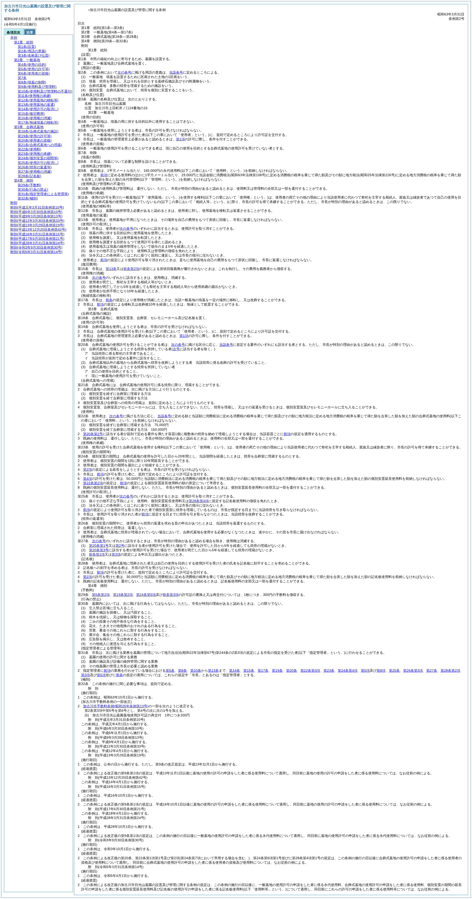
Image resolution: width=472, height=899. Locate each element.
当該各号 (176, 72)
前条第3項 (170, 595)
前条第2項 (131, 269)
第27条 (431, 670)
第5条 (170, 670)
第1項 (180, 139)
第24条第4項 (347, 670)
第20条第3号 (99, 550)
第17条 (263, 670)
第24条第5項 (146, 595)
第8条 (182, 670)
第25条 (394, 670)
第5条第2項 (101, 595)
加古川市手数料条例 (115, 706)
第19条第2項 (123, 595)
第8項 (381, 670)
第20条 (291, 670)
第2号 (120, 546)
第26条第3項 (413, 670)
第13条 (111, 269)
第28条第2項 (450, 670)
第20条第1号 (99, 546)
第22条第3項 (310, 670)
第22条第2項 (93, 483)
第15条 (248, 670)
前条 (109, 300)
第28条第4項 (198, 501)
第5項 (365, 670)
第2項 (87, 469)
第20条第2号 (93, 434)
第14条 (234, 670)
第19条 (277, 670)
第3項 (116, 554)
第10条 (195, 670)
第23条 (329, 670)
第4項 (87, 479)
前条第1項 (97, 554)
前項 (103, 175)
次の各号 (124, 72)
